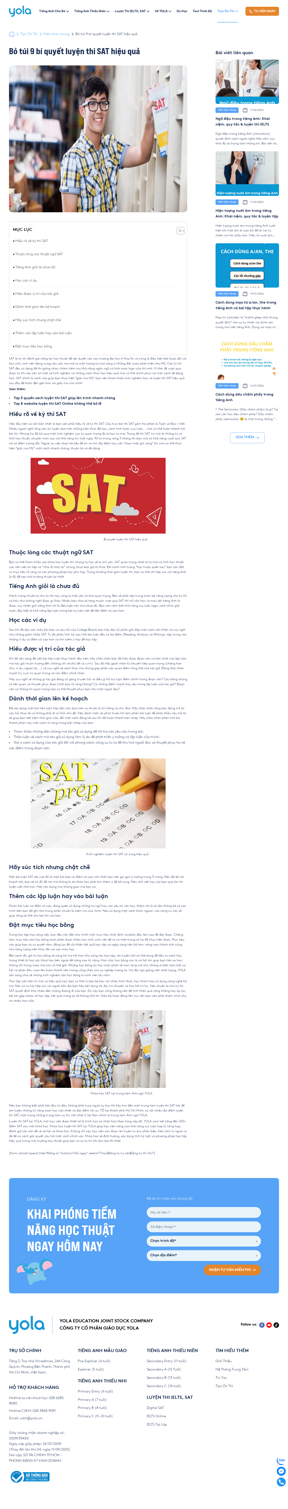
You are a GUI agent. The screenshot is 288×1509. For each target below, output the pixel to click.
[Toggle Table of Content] (178, 231)
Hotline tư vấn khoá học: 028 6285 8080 (36, 1400)
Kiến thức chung (57, 34)
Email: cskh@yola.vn (25, 1418)
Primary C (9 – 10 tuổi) (95, 1416)
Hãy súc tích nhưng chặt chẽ (38, 320)
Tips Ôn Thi (225, 11)
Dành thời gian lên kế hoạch (37, 307)
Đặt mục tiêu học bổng (33, 346)
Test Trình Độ (202, 11)
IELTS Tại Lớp (157, 1424)
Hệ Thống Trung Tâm (232, 1369)
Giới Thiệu (224, 1361)
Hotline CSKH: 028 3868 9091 (32, 1411)
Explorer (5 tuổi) (91, 1369)
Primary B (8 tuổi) (92, 1408)
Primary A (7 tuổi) (92, 1400)
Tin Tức (221, 1377)
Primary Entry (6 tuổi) (95, 1391)
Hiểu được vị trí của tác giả (36, 293)
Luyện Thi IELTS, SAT (130, 11)
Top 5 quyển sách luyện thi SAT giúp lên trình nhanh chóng (64, 398)
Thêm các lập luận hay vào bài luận (43, 333)
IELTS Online (156, 1416)
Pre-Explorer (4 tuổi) (94, 1361)
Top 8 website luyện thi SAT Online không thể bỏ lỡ (57, 404)
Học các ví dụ (26, 280)
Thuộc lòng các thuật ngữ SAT (39, 254)
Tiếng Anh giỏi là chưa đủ (35, 267)
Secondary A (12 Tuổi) (164, 1369)
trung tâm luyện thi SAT (158, 1105)
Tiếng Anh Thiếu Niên (90, 11)
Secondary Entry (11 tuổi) (167, 1361)
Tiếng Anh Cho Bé (52, 11)
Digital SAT (155, 1408)
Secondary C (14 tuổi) (164, 1386)
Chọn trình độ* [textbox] (163, 1241)
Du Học (182, 11)
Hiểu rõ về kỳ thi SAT (31, 241)
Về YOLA (161, 11)
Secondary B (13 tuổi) (164, 1377)
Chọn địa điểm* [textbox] (163, 1255)
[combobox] (204, 1241)
